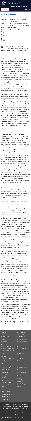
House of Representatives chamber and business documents (7, 351)
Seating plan (4, 341)
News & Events (20, 334)
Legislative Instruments (22, 355)
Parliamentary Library (22, 341)
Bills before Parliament (22, 348)
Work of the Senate (5, 336)
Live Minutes (4, 355)
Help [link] (15, 419)
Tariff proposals (20, 353)
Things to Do (20, 380)
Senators (3, 339)
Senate (3, 334)
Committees (19, 360)
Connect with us (20, 371)
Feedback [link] (10, 419)
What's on (19, 378)
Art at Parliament (20, 381)
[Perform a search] (2, 9)
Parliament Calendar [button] (15, 6)
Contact (23, 6)
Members (3, 356)
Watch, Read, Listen (21, 336)
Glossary (4, 376)
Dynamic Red (4, 338)
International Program (22, 343)
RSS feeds (4, 377)
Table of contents (9, 14)
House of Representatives (7, 348)
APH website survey (6, 371)
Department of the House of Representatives (6, 389)
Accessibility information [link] (7, 417)
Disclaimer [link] (3, 419)
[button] (27, 9)
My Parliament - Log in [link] (7, 366)
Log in (27, 6)
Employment (5, 372)
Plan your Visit (20, 383)
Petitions (19, 369)
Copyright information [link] (19, 417)
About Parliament (21, 338)
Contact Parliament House (23, 372)
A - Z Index (4, 374)
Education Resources (22, 339)
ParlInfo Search (5, 369)
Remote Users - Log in (7, 367)
